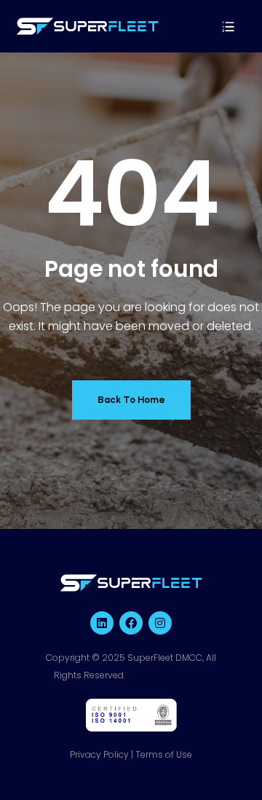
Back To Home (131, 399)
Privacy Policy (99, 754)
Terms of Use (163, 754)
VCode (194, 675)
